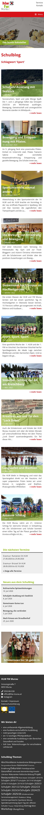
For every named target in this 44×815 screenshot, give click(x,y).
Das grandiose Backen (8, 765)
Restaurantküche (9, 777)
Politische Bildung (26, 774)
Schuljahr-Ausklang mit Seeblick (18, 595)
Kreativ (36, 771)
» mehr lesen (36, 113)
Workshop (6, 808)
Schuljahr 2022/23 (30, 786)
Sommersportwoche (9, 800)
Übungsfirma (18, 809)
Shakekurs (22, 797)
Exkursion (16, 768)
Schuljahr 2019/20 (17, 783)
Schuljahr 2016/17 (9, 780)
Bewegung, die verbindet (14, 611)
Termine (39, 2)
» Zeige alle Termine (12, 571)
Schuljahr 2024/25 (30, 790)
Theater (11, 806)
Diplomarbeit (22, 765)
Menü (40, 14)
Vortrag (27, 805)
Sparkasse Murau (25, 800)
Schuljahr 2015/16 (35, 778)
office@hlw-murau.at (12, 694)
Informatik (16, 771)
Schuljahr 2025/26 (11, 794)
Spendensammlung (9, 803)
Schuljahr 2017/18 (25, 780)
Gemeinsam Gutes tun (13, 603)
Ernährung (5, 768)
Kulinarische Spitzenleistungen (17, 588)
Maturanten (14, 774)
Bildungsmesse (35, 762)
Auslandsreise (22, 762)
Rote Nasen (23, 778)
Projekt (37, 774)
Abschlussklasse (8, 762)
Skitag (29, 797)
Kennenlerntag (27, 771)
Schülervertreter (28, 794)
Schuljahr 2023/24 (10, 790)
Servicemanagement (9, 797)
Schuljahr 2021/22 (10, 786)
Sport (20, 803)
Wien (34, 806)
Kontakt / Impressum (10, 701)
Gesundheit (6, 771)
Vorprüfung (19, 806)
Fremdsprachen (28, 768)
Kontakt (39, 5)
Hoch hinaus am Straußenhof (16, 618)
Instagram (7, 697)
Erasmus (31, 765)
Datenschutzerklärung (10, 704)
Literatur (4, 774)
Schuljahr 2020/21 (33, 783)
